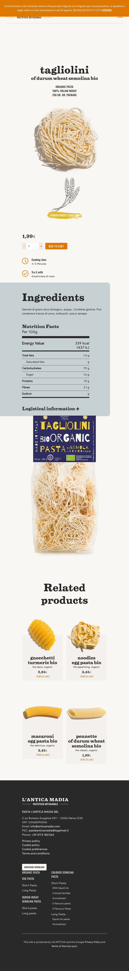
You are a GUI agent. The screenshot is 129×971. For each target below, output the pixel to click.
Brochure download (34, 867)
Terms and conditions (36, 853)
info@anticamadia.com (45, 826)
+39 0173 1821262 (43, 834)
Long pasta (29, 913)
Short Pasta (29, 885)
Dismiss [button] (107, 10)
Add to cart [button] (43, 676)
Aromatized (59, 898)
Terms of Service (61, 946)
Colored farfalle (61, 893)
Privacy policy (31, 841)
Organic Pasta (31, 872)
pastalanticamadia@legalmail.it (49, 830)
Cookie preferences (34, 849)
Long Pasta (29, 890)
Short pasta (29, 908)
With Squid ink (60, 887)
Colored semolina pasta (62, 874)
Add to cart (56, 246)
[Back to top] (11, 949)
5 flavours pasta (61, 903)
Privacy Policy (93, 941)
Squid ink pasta (61, 919)
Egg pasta (28, 879)
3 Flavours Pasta (61, 908)
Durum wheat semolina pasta (31, 899)
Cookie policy (30, 845)
